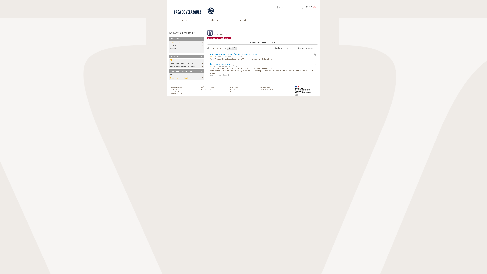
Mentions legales (265, 87)
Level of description (181, 71)
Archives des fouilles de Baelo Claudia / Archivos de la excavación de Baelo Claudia (244, 59)
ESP (310, 7)
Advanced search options (262, 42)
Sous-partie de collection (180, 78)
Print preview (215, 48)
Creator (174, 56)
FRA (306, 7)
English (173, 45)
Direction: (301, 48)
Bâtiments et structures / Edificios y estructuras (233, 54)
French (173, 52)
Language (175, 38)
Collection (214, 20)
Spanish (173, 49)
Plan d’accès (234, 87)
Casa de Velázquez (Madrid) (181, 63)
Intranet (233, 89)
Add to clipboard (315, 54)
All (171, 60)
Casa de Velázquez (176, 87)
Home (184, 20)
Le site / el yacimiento (221, 64)
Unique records (176, 42)
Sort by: (278, 48)
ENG (314, 7)
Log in (232, 91)
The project (244, 20)
